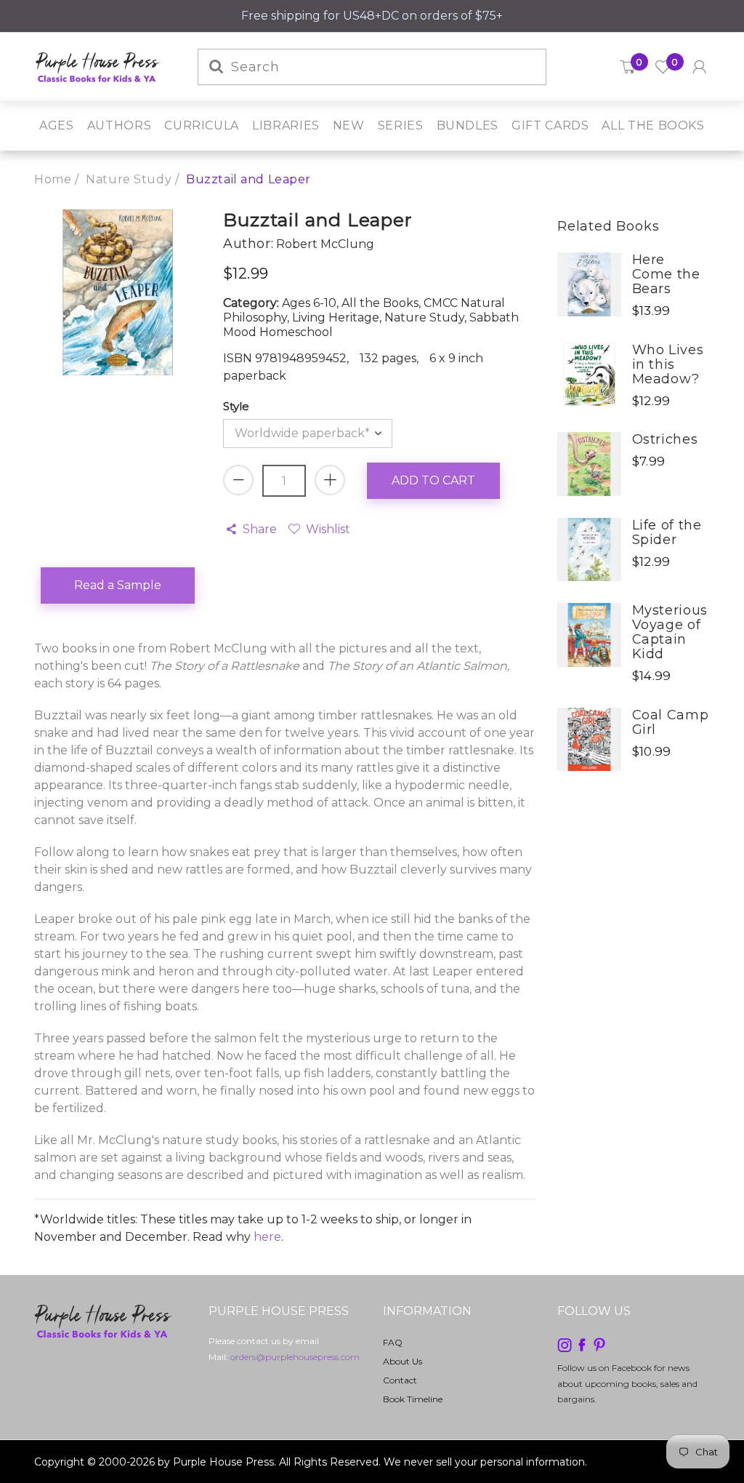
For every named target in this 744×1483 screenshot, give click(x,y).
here (267, 1237)
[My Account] (699, 67)
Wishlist (327, 529)
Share (260, 529)
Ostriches (665, 439)
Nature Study (128, 179)
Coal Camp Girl (670, 722)
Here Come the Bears (666, 274)
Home (52, 179)
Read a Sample (117, 585)
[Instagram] (564, 1344)
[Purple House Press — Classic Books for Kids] (97, 66)
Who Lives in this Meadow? (668, 364)
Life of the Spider (667, 532)
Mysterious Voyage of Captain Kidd (670, 632)
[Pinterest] (599, 1344)
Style (236, 406)
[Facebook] (582, 1344)
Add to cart (433, 480)
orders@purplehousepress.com (295, 1356)
